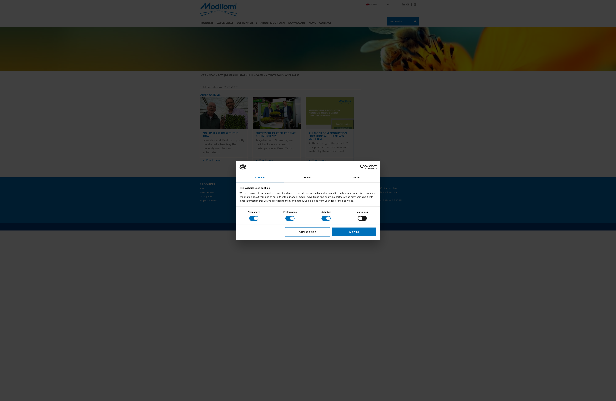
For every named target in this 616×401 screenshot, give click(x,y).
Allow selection (307, 231)
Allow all (354, 231)
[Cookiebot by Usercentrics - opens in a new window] (363, 167)
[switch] (290, 218)
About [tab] (356, 177)
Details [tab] (308, 177)
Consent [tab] (260, 177)
